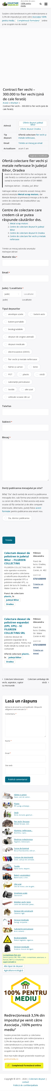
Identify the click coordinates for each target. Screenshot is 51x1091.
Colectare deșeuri (37, 1079)
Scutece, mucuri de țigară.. (24, 948)
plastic (26, 374)
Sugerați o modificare (38, 156)
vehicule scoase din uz (19, 396)
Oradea (10, 604)
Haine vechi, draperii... (22, 867)
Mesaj (6, 437)
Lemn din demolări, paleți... (24, 903)
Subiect (7, 421)
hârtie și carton (15, 366)
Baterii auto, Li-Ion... (22, 876)
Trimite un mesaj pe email (30, 143)
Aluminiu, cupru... (23, 831)
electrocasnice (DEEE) (19, 351)
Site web (8, 765)
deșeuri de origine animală (21, 336)
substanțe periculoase (19, 381)
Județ (5, 299)
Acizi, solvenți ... (23, 930)
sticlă (42, 374)
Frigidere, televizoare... (23, 840)
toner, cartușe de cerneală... (24, 858)
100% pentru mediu (26, 4)
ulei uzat (29, 389)
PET (10, 374)
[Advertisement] (25, 59)
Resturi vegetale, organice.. (24, 939)
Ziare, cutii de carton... (22, 796)
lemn (35, 366)
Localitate (27, 299)
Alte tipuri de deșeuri (13, 966)
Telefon (6, 406)
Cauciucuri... (20, 894)
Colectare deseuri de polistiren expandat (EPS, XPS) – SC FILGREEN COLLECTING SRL (17, 626)
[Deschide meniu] (46, 4)
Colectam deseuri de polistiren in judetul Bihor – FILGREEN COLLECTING (17, 558)
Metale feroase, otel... (22, 822)
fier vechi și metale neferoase (22, 359)
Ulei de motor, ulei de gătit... (24, 885)
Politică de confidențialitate (25, 1085)
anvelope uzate (15, 314)
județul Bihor (12, 600)
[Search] (41, 3)
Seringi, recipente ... (21, 921)
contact (25, 1082)
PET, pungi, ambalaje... (22, 804)
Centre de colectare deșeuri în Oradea (27, 233)
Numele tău (9, 256)
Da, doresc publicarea (18, 518)
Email (6, 272)
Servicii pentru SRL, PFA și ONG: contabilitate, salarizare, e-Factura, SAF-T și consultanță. (24, 958)
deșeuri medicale (16, 344)
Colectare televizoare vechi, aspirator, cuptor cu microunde (13, 682)
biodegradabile (15, 329)
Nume (8, 741)
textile (11, 389)
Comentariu (10, 714)
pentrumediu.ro (11, 1059)
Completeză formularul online (26, 1065)
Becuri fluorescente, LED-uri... (25, 849)
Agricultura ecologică (13, 970)
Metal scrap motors (28, 194)
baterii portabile (16, 321)
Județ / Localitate (12, 288)
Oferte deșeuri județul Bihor (33, 123)
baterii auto (39, 314)
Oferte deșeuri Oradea (30, 129)
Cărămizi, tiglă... (23, 912)
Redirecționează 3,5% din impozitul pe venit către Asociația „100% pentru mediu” (24, 1022)
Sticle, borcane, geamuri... (23, 813)
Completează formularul (28, 20)
